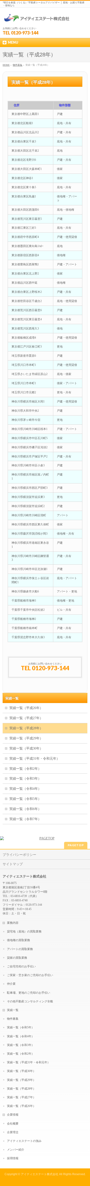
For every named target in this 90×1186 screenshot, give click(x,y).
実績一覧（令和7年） (25, 819)
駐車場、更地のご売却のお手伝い (28, 992)
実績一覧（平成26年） (26, 708)
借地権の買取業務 (18, 940)
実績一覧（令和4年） (25, 789)
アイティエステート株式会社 (39, 1174)
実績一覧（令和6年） (25, 809)
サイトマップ (13, 864)
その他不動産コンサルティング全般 (30, 1001)
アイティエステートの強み (24, 1141)
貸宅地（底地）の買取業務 (24, 931)
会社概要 (12, 1123)
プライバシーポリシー (19, 855)
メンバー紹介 (15, 1149)
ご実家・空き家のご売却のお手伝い (30, 975)
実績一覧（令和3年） (25, 778)
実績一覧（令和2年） (25, 769)
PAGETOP (76, 845)
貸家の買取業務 (17, 957)
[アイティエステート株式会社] (37, 18)
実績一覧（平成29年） (26, 738)
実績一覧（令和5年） (25, 799)
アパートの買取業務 (20, 949)
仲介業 (11, 983)
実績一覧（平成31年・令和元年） (34, 758)
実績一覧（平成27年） (26, 718)
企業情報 (12, 1114)
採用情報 (12, 1158)
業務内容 (12, 923)
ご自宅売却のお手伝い (21, 966)
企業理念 (12, 1132)
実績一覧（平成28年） (26, 728)
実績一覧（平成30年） (26, 748)
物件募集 (12, 1018)
